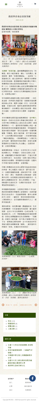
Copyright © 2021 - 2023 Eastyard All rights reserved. (19, 400)
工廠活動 (11, 329)
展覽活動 (11, 326)
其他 (9, 321)
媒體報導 (11, 324)
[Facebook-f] (32, 378)
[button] (6, 4)
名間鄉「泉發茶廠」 (9, 71)
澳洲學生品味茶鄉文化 (16, 365)
